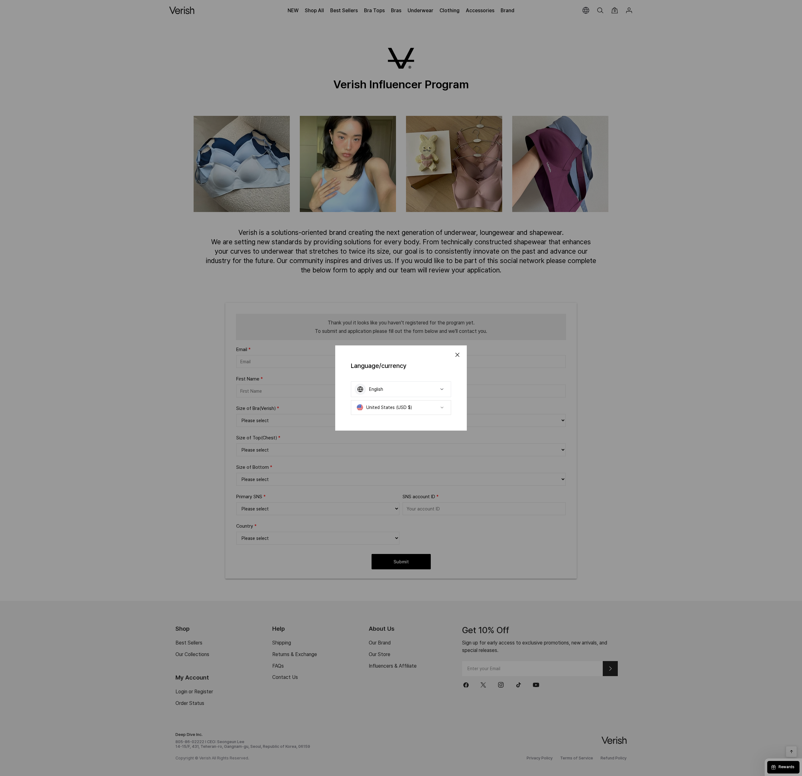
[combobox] (401, 389)
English (376, 389)
